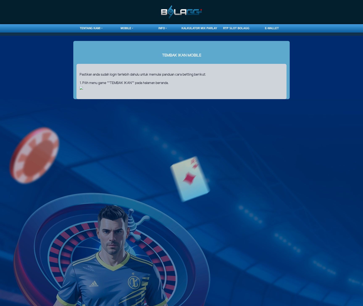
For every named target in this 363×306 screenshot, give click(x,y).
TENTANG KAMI (90, 28)
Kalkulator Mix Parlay (199, 28)
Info (161, 28)
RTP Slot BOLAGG (236, 28)
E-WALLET (272, 28)
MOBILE (126, 28)
